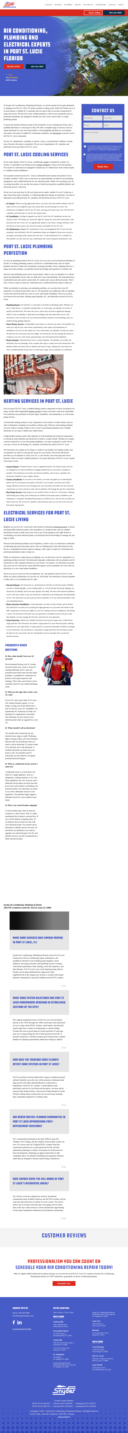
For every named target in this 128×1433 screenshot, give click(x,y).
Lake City (96, 1321)
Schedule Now (64, 1283)
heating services (35, 411)
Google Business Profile (22, 1329)
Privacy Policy (103, 149)
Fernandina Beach (60, 1331)
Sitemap (71, 1414)
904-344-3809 (115, 12)
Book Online (95, 12)
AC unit (27, 203)
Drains (78, 5)
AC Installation (12, 216)
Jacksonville (58, 1322)
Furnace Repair (12, 467)
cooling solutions (43, 165)
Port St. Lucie (98, 1356)
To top (63, 986)
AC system (44, 162)
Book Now (13, 66)
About (121, 5)
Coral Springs (98, 1347)
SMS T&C (62, 1414)
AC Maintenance (13, 229)
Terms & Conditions (112, 149)
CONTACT (112, 5)
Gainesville (57, 1340)
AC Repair (10, 203)
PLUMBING (68, 5)
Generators (101, 5)
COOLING (48, 5)
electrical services (60, 527)
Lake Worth (97, 1365)
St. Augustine (58, 1354)
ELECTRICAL (88, 5)
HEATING (58, 5)
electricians (57, 133)
